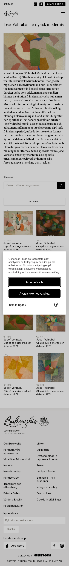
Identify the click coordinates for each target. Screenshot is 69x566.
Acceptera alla (34, 282)
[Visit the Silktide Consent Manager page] (56, 305)
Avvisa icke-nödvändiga (34, 293)
